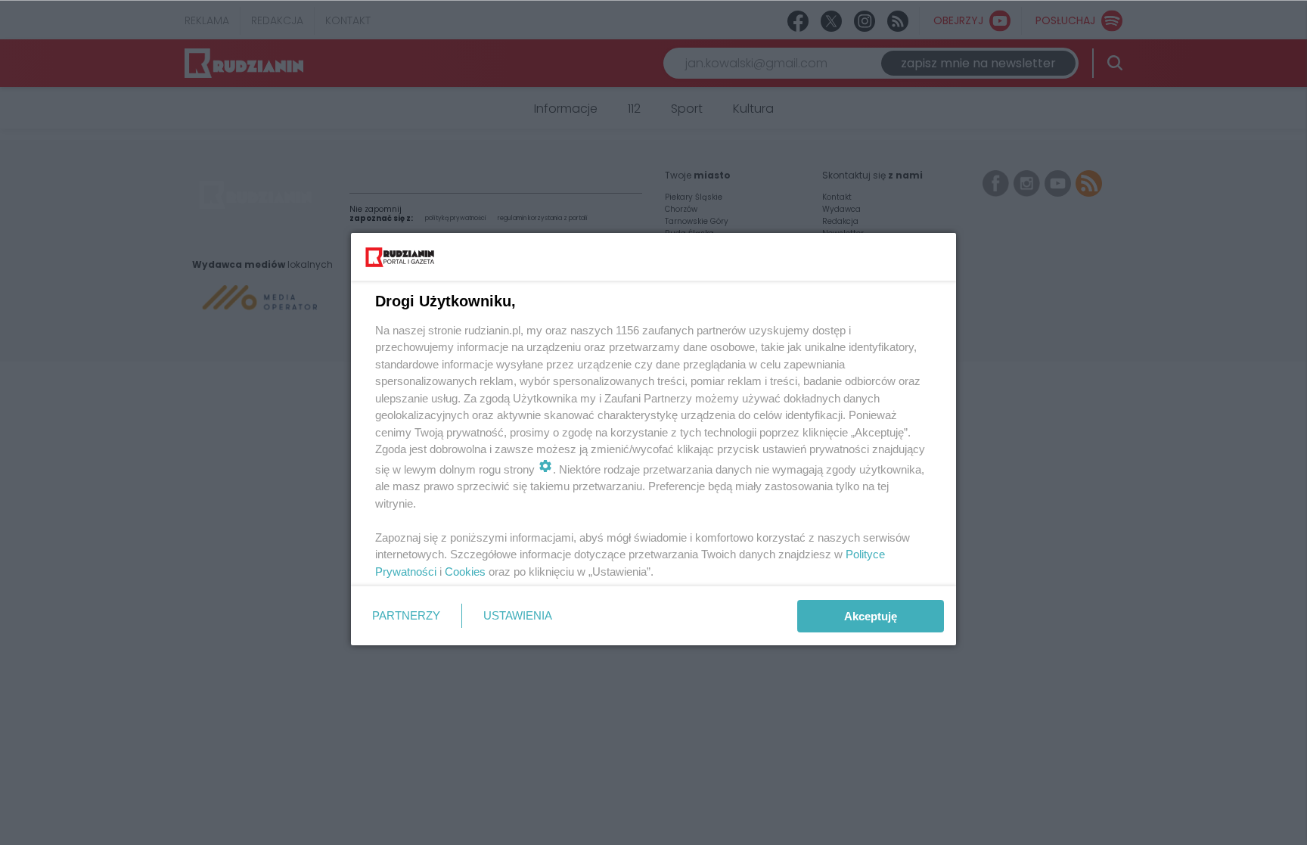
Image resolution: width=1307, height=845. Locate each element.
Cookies (465, 571)
